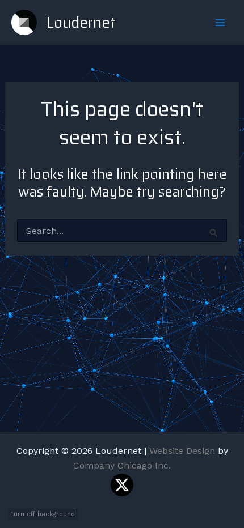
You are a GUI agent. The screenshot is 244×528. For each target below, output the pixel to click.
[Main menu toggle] (220, 22)
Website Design (182, 450)
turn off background (43, 514)
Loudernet (81, 22)
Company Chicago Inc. (122, 465)
